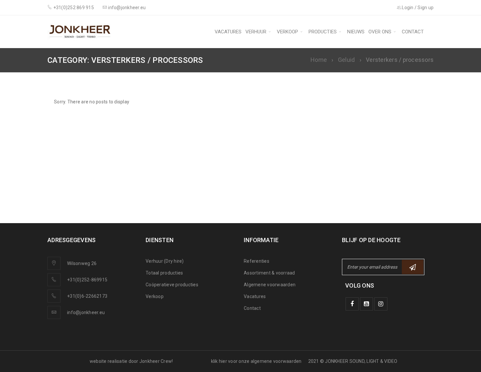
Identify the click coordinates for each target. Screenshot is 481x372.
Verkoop (155, 296)
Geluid (346, 59)
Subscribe (412, 267)
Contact (252, 308)
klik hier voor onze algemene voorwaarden (256, 361)
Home (319, 59)
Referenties (256, 261)
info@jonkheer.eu (86, 312)
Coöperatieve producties (172, 284)
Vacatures (255, 296)
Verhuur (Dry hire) (165, 261)
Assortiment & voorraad (269, 272)
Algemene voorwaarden (269, 284)
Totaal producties (164, 272)
